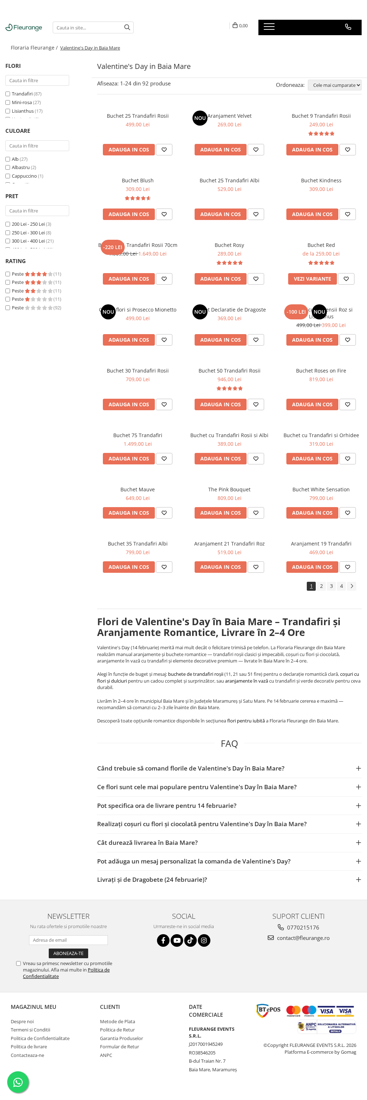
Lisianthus (23, 111)
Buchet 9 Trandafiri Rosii (321, 115)
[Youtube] (177, 940)
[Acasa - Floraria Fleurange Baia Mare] (23, 27)
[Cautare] (127, 27)
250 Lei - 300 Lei (28, 232)
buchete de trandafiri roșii (195, 674)
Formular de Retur (119, 1046)
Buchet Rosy (229, 245)
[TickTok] (190, 940)
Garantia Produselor (121, 1038)
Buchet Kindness (321, 180)
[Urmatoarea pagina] (351, 586)
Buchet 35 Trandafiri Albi (138, 543)
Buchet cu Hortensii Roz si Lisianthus (321, 313)
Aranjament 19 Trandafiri (321, 543)
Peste (18, 274)
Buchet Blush (138, 180)
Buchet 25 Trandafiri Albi (229, 180)
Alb (15, 159)
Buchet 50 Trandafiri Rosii (230, 370)
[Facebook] (163, 940)
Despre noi (22, 1021)
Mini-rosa (22, 102)
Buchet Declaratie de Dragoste (229, 309)
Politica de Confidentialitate (40, 1038)
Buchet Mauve (137, 489)
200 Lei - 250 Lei (28, 224)
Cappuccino (24, 176)
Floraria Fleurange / (35, 47)
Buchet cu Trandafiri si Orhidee (321, 435)
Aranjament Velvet (230, 115)
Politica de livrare (29, 1046)
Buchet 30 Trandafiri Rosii (138, 370)
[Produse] (270, 28)
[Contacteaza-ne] (348, 27)
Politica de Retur (117, 1029)
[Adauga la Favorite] (164, 149)
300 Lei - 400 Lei (28, 241)
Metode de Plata (117, 1021)
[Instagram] (204, 940)
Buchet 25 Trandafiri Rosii (138, 115)
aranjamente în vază (246, 681)
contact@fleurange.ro (303, 937)
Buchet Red (321, 245)
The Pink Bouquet (229, 489)
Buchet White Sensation (321, 489)
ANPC (106, 1055)
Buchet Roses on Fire (321, 370)
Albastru (21, 167)
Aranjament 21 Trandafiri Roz (229, 543)
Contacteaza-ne (27, 1055)
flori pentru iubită (246, 720)
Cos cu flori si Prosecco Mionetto (137, 309)
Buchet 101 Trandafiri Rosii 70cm (137, 245)
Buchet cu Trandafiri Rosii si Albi (229, 435)
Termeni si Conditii (30, 1029)
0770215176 (302, 927)
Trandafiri (22, 93)
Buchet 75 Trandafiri (137, 435)
